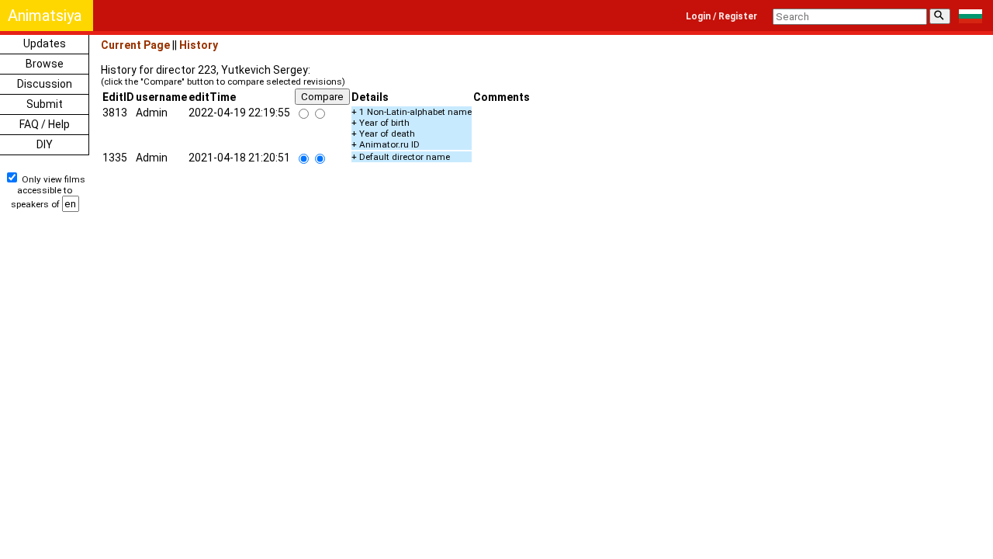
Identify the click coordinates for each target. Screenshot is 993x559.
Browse (45, 63)
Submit (44, 104)
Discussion (44, 84)
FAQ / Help (44, 124)
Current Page (135, 45)
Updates (44, 43)
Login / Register (721, 16)
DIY (44, 144)
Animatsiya (44, 15)
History (198, 45)
